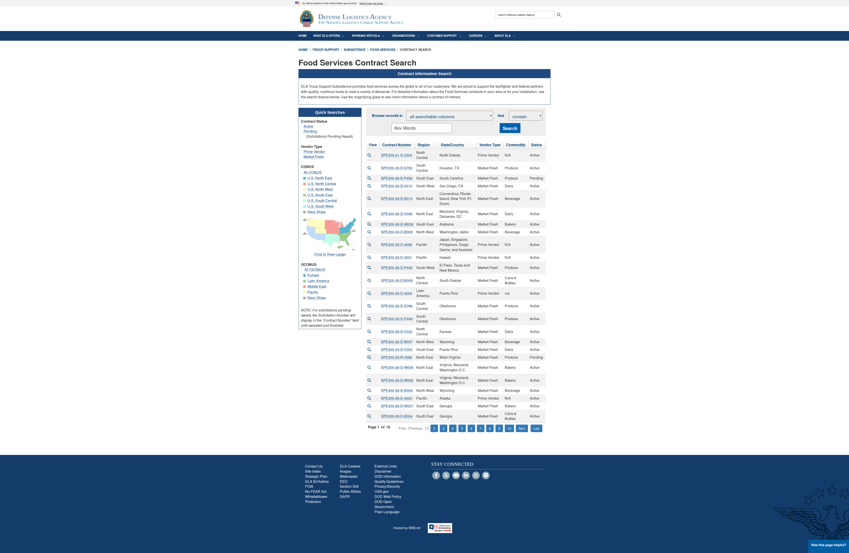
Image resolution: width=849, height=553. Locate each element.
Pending (310, 131)
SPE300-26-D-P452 (397, 178)
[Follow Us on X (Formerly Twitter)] (446, 475)
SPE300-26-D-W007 (397, 405)
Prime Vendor (314, 151)
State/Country (452, 144)
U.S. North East (320, 177)
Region (424, 144)
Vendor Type (490, 144)
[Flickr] (486, 475)
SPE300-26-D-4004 (396, 293)
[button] (373, 3)
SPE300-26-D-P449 (397, 318)
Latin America (318, 280)
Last (536, 428)
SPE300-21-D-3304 (396, 155)
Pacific (313, 292)
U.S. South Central (322, 200)
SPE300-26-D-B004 (397, 416)
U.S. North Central (322, 183)
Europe (313, 275)
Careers (475, 36)
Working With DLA (366, 36)
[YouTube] (456, 475)
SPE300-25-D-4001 (396, 257)
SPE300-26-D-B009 (397, 231)
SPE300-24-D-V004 (396, 349)
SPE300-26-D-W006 (397, 367)
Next (522, 428)
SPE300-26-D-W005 (397, 380)
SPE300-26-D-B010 (397, 198)
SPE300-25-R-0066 (396, 357)
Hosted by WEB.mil (407, 528)
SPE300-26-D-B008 (397, 280)
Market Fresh (314, 156)
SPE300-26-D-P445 (397, 267)
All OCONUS (314, 269)
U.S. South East (320, 194)
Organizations (403, 36)
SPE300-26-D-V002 (396, 331)
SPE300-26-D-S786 (397, 305)
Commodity (516, 144)
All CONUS (313, 172)
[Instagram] (476, 475)
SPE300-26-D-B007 (397, 341)
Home (302, 36)
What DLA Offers (326, 36)
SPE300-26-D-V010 (396, 185)
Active (308, 126)
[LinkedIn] (466, 475)
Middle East (317, 286)
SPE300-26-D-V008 (396, 213)
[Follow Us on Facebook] (436, 475)
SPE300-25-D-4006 (396, 244)
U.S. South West (320, 206)
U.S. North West (320, 189)
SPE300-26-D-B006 (397, 390)
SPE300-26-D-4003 (396, 398)
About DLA (502, 36)
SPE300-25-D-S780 (397, 167)
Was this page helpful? (828, 544)
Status (536, 144)
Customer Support (442, 36)
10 (509, 428)
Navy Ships (317, 211)
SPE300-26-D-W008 (397, 224)
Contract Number (396, 144)
